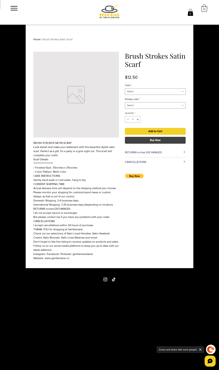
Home (37, 39)
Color (128, 85)
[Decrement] (127, 119)
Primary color (132, 99)
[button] (190, 12)
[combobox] (155, 91)
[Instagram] (105, 279)
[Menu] (14, 8)
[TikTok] (113, 279)
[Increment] (138, 119)
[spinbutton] (133, 119)
